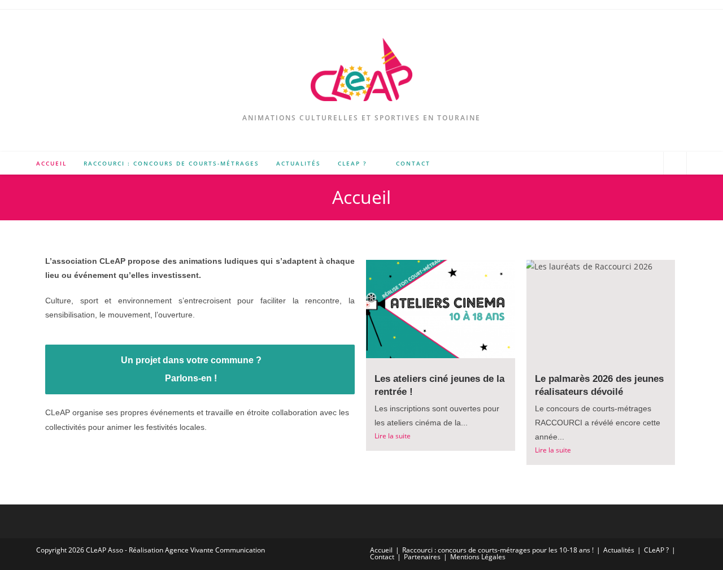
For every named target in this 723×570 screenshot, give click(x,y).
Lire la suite (392, 436)
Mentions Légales (478, 557)
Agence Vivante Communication (215, 550)
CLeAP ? (656, 550)
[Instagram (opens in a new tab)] (633, 163)
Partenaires (422, 557)
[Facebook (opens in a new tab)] (616, 163)
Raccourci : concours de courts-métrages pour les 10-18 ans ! (498, 550)
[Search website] (675, 164)
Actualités (618, 550)
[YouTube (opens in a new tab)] (649, 163)
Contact (382, 557)
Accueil (381, 550)
